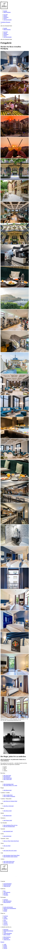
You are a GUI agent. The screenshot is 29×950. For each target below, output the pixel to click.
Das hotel (5, 14)
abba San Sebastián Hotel (9, 826)
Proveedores (6, 938)
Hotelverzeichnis (7, 885)
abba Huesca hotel (7, 810)
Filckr (4, 920)
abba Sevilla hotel (7, 836)
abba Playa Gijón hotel (8, 806)
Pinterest (5, 921)
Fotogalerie (5, 17)
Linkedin (5, 923)
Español (5, 947)
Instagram (5, 924)
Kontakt (5, 11)
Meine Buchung (7, 12)
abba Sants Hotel (7, 775)
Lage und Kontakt (7, 19)
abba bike (5, 893)
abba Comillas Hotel (7, 795)
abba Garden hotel (7, 779)
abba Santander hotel (8, 831)
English (5, 945)
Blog (4, 891)
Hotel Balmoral (6, 776)
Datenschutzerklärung (8, 930)
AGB (4, 932)
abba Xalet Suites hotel (8, 862)
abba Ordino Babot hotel (8, 861)
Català (4, 944)
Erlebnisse (5, 899)
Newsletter (5, 894)
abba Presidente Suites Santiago (10, 856)
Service (5, 18)
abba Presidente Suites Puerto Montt (11, 855)
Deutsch (2, 942)
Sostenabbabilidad (7, 883)
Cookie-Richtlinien (7, 933)
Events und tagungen (8, 907)
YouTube (5, 918)
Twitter (5, 917)
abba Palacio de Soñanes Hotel (10, 801)
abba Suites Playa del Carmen (10, 850)
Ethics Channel (6, 934)
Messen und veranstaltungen (9, 908)
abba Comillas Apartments (9, 796)
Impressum (5, 929)
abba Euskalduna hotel (8, 784)
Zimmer (5, 15)
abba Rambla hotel (7, 778)
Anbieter (5, 909)
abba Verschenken (7, 901)
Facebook (5, 916)
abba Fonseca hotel (7, 820)
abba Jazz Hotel (6, 845)
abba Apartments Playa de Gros (10, 825)
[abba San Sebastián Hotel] (15, 71)
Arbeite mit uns (6, 886)
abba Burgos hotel (7, 790)
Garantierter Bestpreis (5, 22)
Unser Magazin (6, 892)
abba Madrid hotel (7, 815)
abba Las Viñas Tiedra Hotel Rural (11, 841)
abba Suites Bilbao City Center (10, 785)
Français (5, 948)
